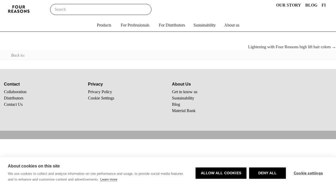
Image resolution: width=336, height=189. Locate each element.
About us (231, 25)
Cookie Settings (101, 98)
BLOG (311, 5)
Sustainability (204, 25)
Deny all (267, 173)
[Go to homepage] (19, 9)
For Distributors (172, 25)
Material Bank (184, 110)
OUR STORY (288, 5)
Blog (176, 104)
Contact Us (13, 104)
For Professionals (135, 25)
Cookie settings (308, 173)
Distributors (13, 98)
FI (324, 5)
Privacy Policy (100, 92)
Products (104, 25)
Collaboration (15, 92)
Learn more (108, 179)
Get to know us (184, 92)
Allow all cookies (221, 173)
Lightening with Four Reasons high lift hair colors (290, 47)
